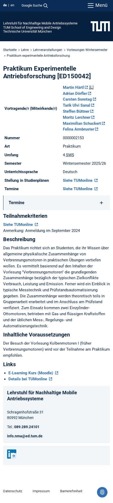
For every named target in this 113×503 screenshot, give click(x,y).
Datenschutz (12, 491)
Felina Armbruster (78, 129)
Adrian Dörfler (75, 93)
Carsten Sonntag (77, 99)
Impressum (41, 491)
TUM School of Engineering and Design (32, 27)
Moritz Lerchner (76, 117)
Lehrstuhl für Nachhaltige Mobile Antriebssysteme (40, 23)
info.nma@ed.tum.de (25, 436)
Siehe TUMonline (78, 180)
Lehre (25, 50)
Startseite (10, 50)
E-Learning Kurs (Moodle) (31, 373)
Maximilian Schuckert (82, 123)
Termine (16, 202)
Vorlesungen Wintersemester (87, 50)
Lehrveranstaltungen (47, 50)
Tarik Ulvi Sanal (76, 105)
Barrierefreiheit (71, 491)
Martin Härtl (73, 87)
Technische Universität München (27, 31)
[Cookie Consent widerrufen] (102, 492)
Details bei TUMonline (28, 379)
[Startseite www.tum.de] (100, 26)
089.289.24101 (26, 427)
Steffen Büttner (76, 111)
